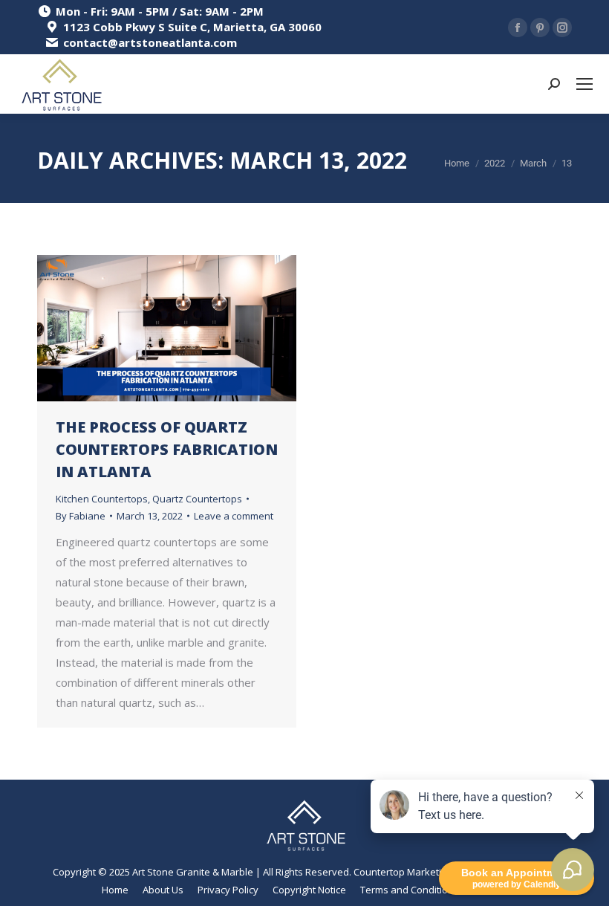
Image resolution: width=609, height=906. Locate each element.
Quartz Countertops (197, 498)
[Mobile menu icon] (584, 84)
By (80, 515)
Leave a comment (233, 515)
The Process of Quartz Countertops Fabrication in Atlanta (167, 449)
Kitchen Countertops (102, 498)
